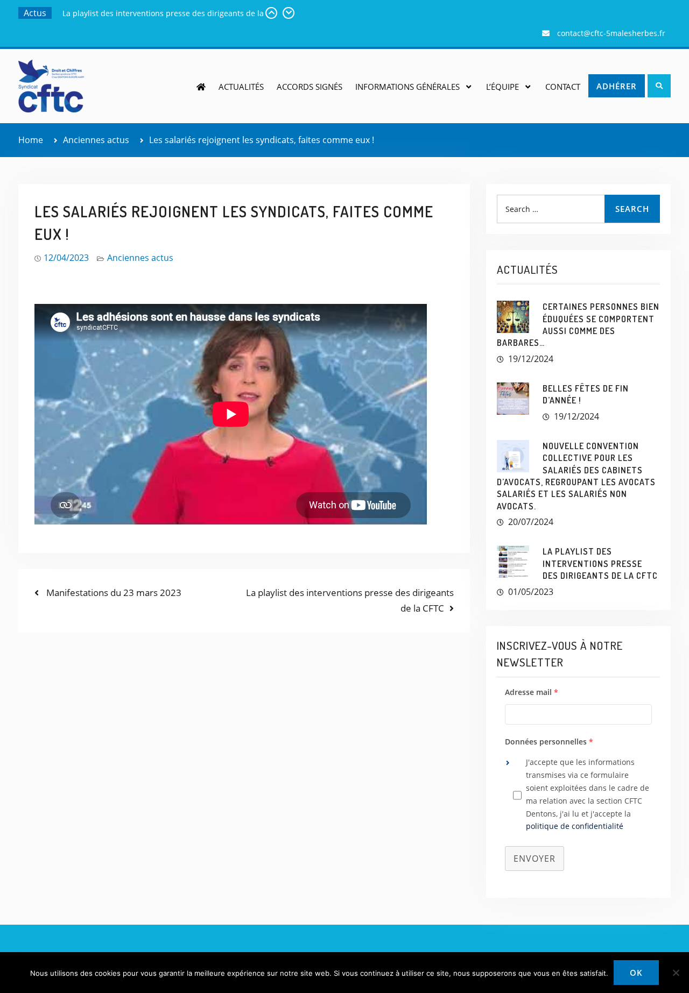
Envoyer (535, 858)
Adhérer (616, 86)
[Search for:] (578, 209)
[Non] (675, 972)
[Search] (659, 85)
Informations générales (407, 86)
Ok (636, 972)
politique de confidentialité (574, 826)
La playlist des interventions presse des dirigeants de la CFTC (600, 563)
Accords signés (309, 86)
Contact (562, 86)
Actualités (241, 86)
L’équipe (502, 86)
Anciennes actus (140, 258)
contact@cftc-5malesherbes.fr (611, 33)
